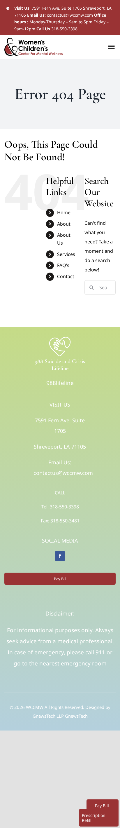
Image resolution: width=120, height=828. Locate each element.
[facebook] (60, 556)
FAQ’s (63, 265)
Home (63, 212)
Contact (65, 276)
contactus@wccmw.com (70, 15)
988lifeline (60, 383)
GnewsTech (76, 716)
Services (66, 254)
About (63, 224)
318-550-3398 (64, 29)
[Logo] (60, 338)
